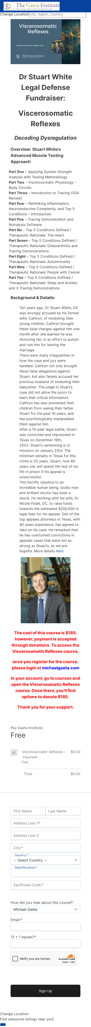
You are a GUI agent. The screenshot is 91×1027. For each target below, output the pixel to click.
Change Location (14, 14)
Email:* (16, 919)
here (59, 551)
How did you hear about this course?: (42, 902)
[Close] (3, 1024)
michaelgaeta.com (60, 667)
